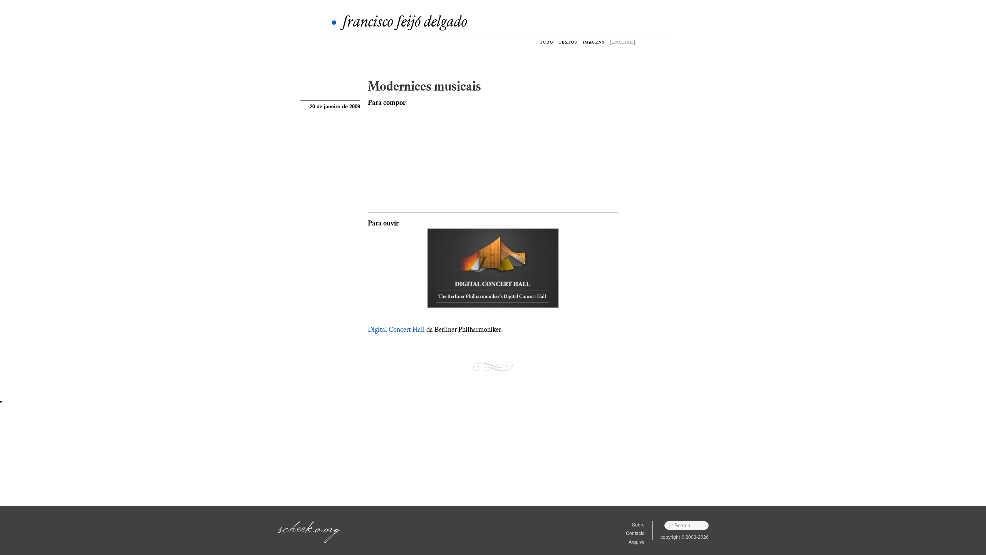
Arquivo (637, 541)
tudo (546, 42)
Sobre (638, 524)
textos (567, 42)
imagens (593, 42)
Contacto (635, 533)
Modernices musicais (424, 86)
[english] (623, 42)
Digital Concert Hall (396, 329)
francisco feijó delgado (404, 21)
